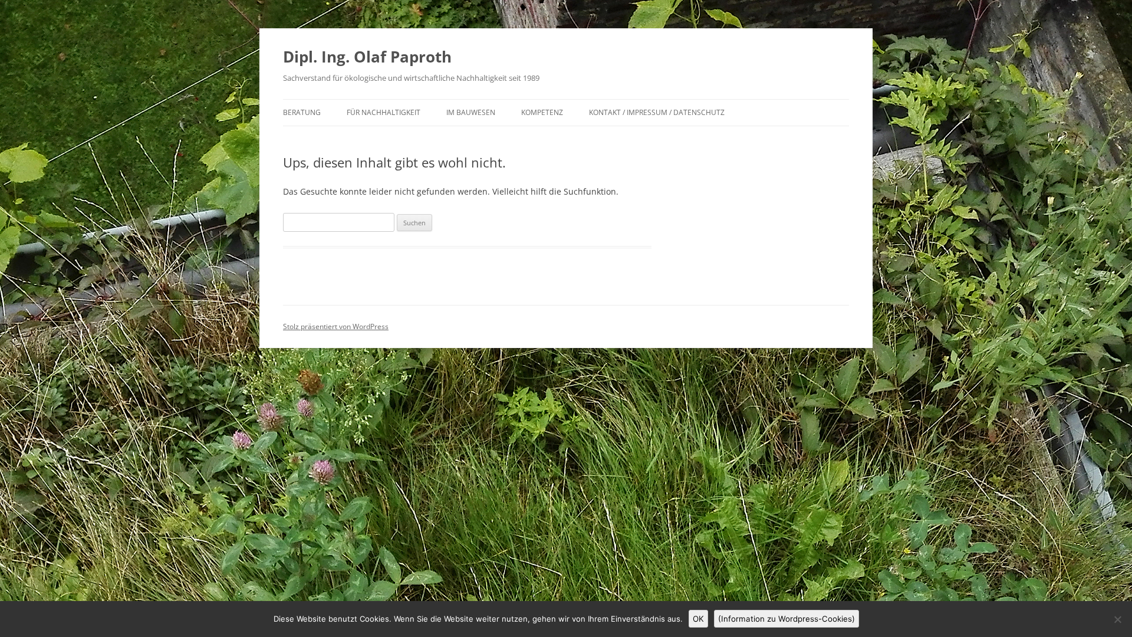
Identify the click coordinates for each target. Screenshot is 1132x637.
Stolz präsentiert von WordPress (336, 326)
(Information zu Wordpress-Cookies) (786, 618)
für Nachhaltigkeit (383, 112)
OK (698, 618)
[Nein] (1117, 619)
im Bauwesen (470, 112)
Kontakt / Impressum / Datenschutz (657, 112)
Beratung (302, 112)
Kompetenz (542, 112)
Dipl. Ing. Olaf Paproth (367, 56)
